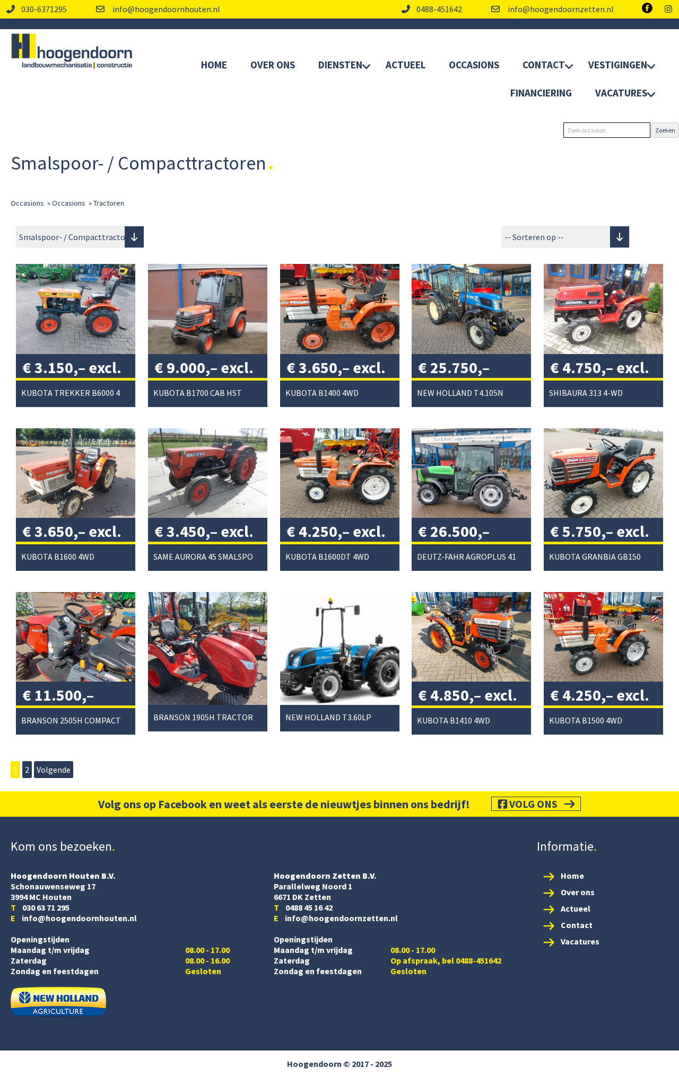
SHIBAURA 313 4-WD (586, 392)
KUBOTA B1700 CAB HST (197, 392)
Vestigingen (617, 64)
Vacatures (621, 92)
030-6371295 (44, 9)
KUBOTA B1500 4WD (585, 720)
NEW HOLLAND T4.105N (460, 392)
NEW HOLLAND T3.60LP (328, 717)
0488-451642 (439, 9)
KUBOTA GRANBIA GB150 (595, 556)
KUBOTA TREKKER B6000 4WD (76, 392)
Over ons (578, 892)
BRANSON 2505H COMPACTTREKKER (89, 720)
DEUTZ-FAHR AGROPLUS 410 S (471, 556)
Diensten (340, 64)
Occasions (474, 64)
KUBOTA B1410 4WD (453, 720)
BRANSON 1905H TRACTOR (203, 717)
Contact (544, 64)
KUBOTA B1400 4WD (322, 392)
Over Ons (272, 64)
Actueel (405, 64)
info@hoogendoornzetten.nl (560, 9)
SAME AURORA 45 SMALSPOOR (208, 556)
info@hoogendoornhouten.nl (165, 9)
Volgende (54, 769)
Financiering (541, 92)
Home (214, 64)
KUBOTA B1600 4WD (57, 556)
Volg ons (533, 803)
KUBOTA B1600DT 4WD (327, 556)
